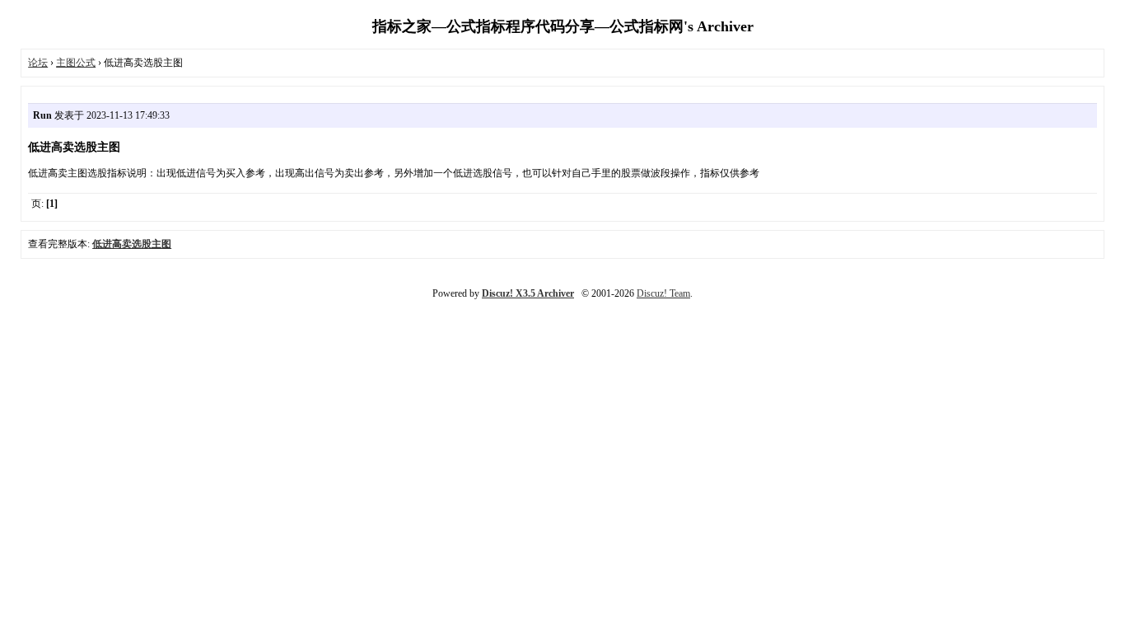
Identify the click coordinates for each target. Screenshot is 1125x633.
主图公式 (76, 62)
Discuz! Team (663, 293)
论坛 (38, 62)
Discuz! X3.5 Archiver (528, 293)
